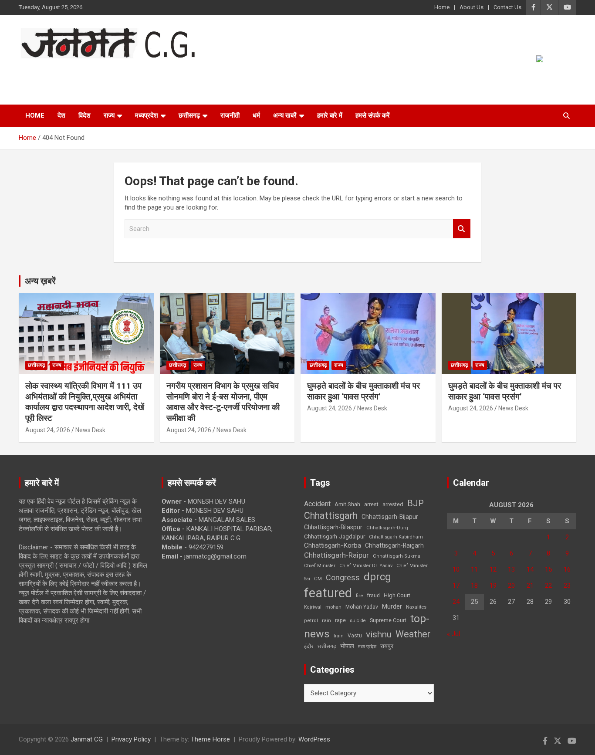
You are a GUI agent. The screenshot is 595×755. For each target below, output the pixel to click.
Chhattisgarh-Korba (332, 545)
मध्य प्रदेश (367, 647)
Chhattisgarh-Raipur (336, 555)
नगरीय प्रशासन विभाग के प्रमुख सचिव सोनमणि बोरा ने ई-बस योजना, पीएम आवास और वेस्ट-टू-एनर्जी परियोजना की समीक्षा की (223, 402)
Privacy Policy (131, 739)
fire (359, 595)
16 (567, 569)
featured (328, 593)
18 (474, 585)
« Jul (453, 634)
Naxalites (416, 607)
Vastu (355, 636)
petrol (311, 620)
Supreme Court (388, 620)
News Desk (90, 430)
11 (474, 569)
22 (548, 585)
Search (461, 229)
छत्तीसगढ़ (189, 115)
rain (326, 620)
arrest (371, 504)
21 (530, 585)
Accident (317, 504)
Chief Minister (319, 566)
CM (318, 579)
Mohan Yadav (361, 607)
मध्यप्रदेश (146, 115)
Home (442, 7)
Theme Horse (210, 739)
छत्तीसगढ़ (327, 646)
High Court (397, 595)
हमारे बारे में (329, 115)
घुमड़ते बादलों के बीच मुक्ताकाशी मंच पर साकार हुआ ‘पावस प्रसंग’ (363, 391)
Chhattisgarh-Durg (387, 528)
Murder (392, 606)
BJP (415, 503)
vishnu (379, 634)
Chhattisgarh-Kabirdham (396, 537)
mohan (333, 607)
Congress (343, 577)
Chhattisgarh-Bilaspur (333, 527)
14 (530, 569)
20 (511, 585)
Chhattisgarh (331, 515)
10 (456, 569)
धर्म (256, 115)
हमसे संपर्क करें (372, 115)
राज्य (109, 115)
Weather (413, 634)
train (339, 636)
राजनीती (230, 115)
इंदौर (309, 646)
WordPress (314, 739)
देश (61, 115)
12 (493, 569)
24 (456, 602)
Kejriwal (312, 607)
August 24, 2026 (47, 430)
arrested (392, 504)
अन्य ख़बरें (40, 281)
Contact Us (507, 7)
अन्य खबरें (285, 115)
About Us (471, 7)
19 (493, 585)
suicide (358, 620)
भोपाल (347, 646)
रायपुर (386, 646)
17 (456, 585)
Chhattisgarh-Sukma (396, 556)
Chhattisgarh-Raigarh (394, 545)
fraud (373, 595)
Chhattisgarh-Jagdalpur (334, 536)
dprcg (377, 577)
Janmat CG (62, 71)
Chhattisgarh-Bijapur (390, 516)
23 (567, 585)
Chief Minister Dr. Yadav (365, 566)
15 (548, 569)
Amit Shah (347, 504)
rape (340, 620)
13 (511, 569)
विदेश (84, 115)
